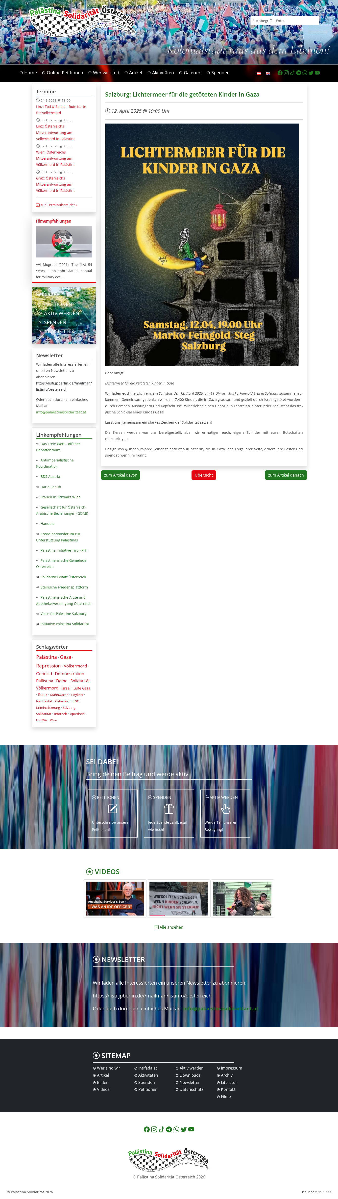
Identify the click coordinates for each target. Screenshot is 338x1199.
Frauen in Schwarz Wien (61, 497)
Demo (62, 681)
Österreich (63, 701)
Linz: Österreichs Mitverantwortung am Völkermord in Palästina (55, 132)
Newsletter (190, 1082)
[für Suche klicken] (324, 20)
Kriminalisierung (48, 707)
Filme (226, 1096)
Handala (47, 523)
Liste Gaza (81, 688)
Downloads (190, 1075)
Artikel (103, 1075)
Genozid (44, 673)
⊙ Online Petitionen (62, 73)
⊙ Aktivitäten (160, 73)
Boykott (77, 694)
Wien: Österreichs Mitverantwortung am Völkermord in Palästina (55, 158)
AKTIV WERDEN (61, 313)
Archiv (227, 1075)
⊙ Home (28, 73)
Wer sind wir (108, 1068)
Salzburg (69, 707)
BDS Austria (50, 476)
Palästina (46, 657)
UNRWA (41, 720)
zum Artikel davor (120, 475)
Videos (103, 1089)
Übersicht (204, 475)
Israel (66, 688)
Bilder (102, 1082)
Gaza (65, 657)
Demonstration (69, 673)
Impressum (231, 1068)
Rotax (42, 694)
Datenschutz (191, 1089)
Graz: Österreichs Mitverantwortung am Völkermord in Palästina (55, 184)
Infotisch (60, 714)
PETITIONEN (58, 304)
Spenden (146, 1082)
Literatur (229, 1082)
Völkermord (75, 666)
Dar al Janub (51, 487)
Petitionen (148, 1089)
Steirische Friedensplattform (64, 587)
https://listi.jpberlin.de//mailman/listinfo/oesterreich (152, 995)
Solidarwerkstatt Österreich (63, 577)
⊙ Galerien (190, 73)
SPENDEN (55, 322)
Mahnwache (59, 694)
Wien (53, 720)
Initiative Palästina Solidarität (65, 623)
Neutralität (44, 701)
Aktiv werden (192, 1068)
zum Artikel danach (286, 475)
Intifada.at (147, 1068)
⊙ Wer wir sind (103, 73)
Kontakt (228, 1089)
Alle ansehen (171, 927)
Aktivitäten (148, 1075)
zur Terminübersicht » (58, 205)
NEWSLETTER (59, 331)
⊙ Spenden (218, 73)
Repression (48, 666)
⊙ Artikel (133, 73)
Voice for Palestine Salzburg (64, 613)
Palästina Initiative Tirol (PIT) (64, 550)
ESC (76, 701)
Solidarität (80, 681)
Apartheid (77, 714)
